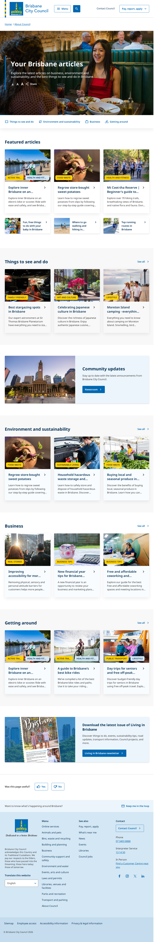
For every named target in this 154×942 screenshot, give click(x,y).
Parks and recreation (54, 894)
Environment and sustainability (61, 121)
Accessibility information (54, 923)
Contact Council (106, 8)
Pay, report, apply (132, 8)
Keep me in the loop (137, 806)
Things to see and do (22, 121)
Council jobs (86, 856)
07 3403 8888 (123, 841)
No (60, 786)
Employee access (26, 923)
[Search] (76, 8)
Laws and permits (52, 878)
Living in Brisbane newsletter (102, 753)
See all (141, 261)
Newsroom (91, 389)
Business (95, 121)
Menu (65, 8)
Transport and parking (55, 900)
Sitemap (9, 923)
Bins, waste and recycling (56, 838)
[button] (31, 84)
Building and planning (54, 844)
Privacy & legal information (87, 923)
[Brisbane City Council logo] (26, 8)
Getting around (119, 121)
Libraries (84, 850)
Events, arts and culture (55, 872)
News (82, 838)
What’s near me (88, 832)
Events (82, 844)
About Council (50, 906)
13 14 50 (120, 852)
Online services (50, 826)
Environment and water (55, 866)
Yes (43, 786)
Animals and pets (51, 832)
